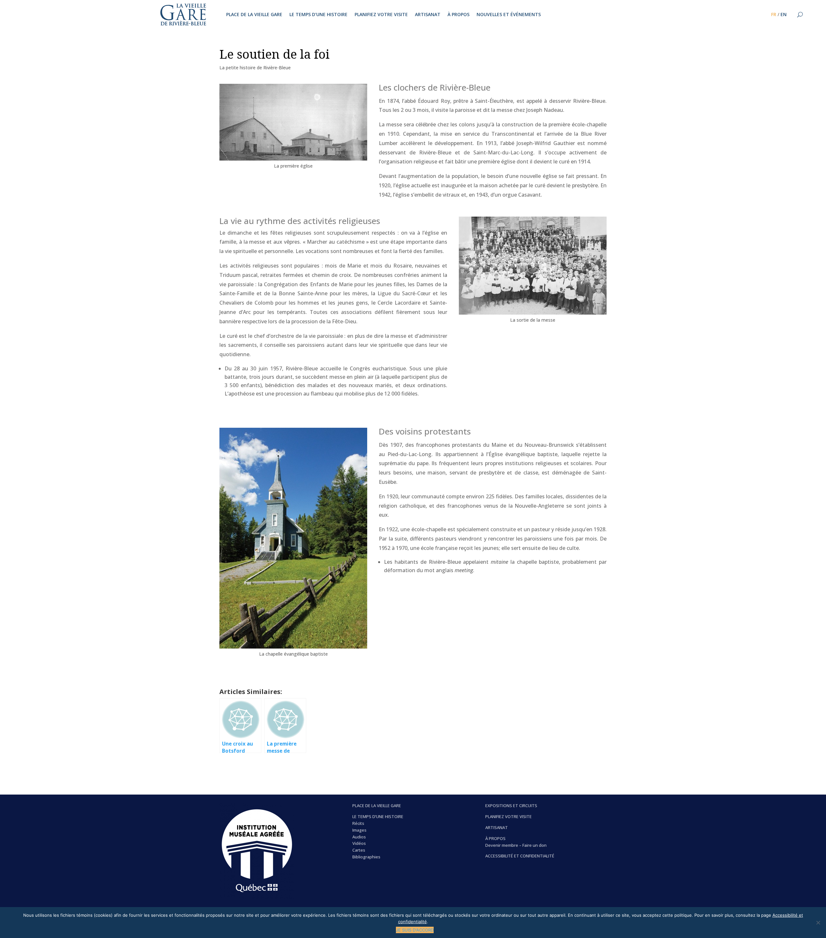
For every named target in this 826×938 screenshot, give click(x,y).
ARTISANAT (496, 827)
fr (773, 14)
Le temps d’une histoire (318, 14)
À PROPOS (495, 838)
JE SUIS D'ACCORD (415, 930)
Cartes (358, 850)
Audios (359, 837)
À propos (458, 14)
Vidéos (359, 843)
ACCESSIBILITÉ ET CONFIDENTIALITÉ (519, 856)
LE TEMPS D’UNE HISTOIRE (377, 816)
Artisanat (427, 14)
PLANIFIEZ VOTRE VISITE (508, 816)
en (784, 14)
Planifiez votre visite (381, 14)
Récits (358, 823)
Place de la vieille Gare (254, 14)
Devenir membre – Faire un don (516, 845)
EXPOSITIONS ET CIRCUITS (511, 805)
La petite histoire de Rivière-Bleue (255, 67)
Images (359, 830)
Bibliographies (366, 857)
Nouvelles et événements (509, 14)
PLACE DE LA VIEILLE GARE (376, 805)
